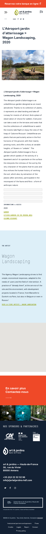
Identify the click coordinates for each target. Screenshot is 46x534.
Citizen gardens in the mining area (18, 215)
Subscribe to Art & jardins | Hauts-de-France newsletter (26, 502)
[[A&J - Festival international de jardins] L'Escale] (7, 413)
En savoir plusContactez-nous (17, 390)
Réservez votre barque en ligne (22, 3)
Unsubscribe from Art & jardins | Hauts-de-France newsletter (18, 509)
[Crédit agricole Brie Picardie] (9, 436)
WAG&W (40, 518)
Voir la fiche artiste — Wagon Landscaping (19, 304)
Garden (6, 212)
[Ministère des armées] (23, 436)
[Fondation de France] (36, 436)
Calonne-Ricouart (10, 218)
